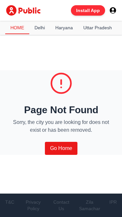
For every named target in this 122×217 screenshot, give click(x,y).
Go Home (61, 148)
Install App (88, 10)
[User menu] (113, 10)
